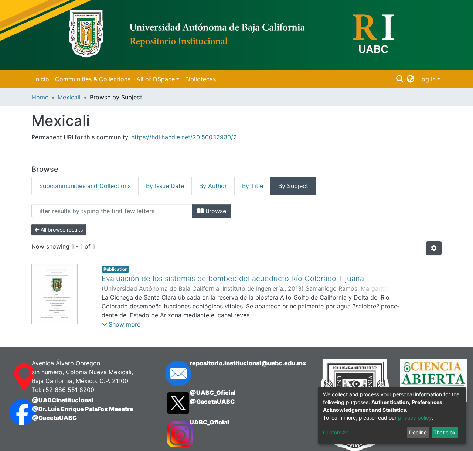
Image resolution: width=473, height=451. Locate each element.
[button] (411, 79)
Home (40, 97)
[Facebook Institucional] (13, 412)
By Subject (293, 185)
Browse (215, 211)
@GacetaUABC (54, 417)
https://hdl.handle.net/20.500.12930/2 (184, 137)
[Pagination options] (434, 248)
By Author (213, 185)
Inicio (41, 79)
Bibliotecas (200, 79)
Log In (427, 79)
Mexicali (69, 97)
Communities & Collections (92, 79)
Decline (418, 432)
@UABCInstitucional (62, 400)
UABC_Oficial (209, 422)
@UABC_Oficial (213, 392)
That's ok (444, 432)
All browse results (61, 229)
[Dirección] (13, 377)
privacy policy (415, 417)
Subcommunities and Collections (85, 185)
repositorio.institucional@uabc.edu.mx (248, 363)
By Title (252, 185)
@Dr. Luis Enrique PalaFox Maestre (82, 409)
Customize (335, 432)
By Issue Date (165, 185)
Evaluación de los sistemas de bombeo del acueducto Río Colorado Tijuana (233, 278)
